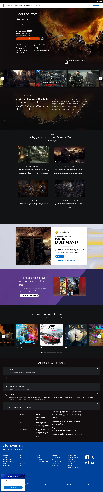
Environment (38, 455)
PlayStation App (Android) (90, 469)
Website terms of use (71, 489)
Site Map (79, 489)
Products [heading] (22, 453)
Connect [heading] (86, 453)
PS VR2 (21, 459)
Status (53, 459)
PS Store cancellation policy (74, 457)
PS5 (11, 5)
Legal (57, 489)
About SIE (5, 455)
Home (4, 449)
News (32, 5)
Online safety (39, 459)
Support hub (54, 455)
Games (15, 5)
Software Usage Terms (94, 489)
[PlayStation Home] (3, 5)
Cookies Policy (85, 489)
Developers (70, 463)
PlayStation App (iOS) (89, 467)
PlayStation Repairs (56, 461)
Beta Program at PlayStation (90, 473)
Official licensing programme (74, 467)
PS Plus (20, 5)
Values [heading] (38, 453)
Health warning (71, 461)
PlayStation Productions (8, 461)
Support (36, 5)
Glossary (70, 465)
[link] (51, 336)
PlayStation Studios (7, 459)
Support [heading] (54, 453)
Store (7, 5)
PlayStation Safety (56, 457)
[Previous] (2, 78)
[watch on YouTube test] (63, 85)
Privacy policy (62, 489)
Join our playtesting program (90, 471)
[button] (101, 10)
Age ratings (70, 459)
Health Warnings (55, 428)
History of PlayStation (8, 465)
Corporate (5, 463)
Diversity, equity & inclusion (42, 461)
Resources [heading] (71, 453)
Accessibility (38, 457)
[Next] (100, 78)
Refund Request (55, 465)
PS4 (20, 457)
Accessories (26, 5)
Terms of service (72, 455)
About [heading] (5, 453)
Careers (5, 457)
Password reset (55, 463)
